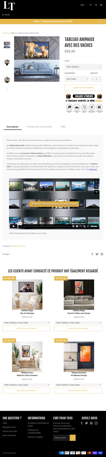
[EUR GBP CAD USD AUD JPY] (83, 5)
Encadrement (70, 73)
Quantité (94, 73)
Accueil (6, 33)
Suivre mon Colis (10, 431)
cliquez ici (93, 169)
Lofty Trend (12, 453)
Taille (67, 61)
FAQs (5, 423)
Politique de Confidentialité (34, 431)
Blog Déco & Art (9, 427)
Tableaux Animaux (19, 246)
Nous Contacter (9, 435)
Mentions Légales (35, 437)
